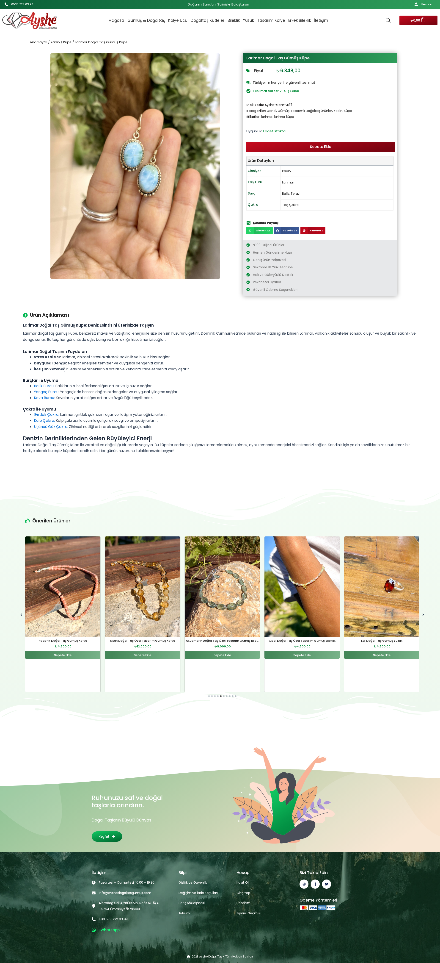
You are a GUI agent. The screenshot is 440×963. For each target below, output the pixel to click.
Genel (271, 110)
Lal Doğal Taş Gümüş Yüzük (302, 641)
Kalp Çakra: (44, 420)
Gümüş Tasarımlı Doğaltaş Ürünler (305, 110)
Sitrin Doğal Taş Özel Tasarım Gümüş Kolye (62, 641)
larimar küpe (284, 116)
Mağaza (116, 20)
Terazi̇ (295, 193)
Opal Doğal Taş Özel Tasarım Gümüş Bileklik (222, 641)
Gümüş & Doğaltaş (146, 20)
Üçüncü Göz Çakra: (51, 426)
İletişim (321, 20)
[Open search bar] (388, 20)
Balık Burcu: (44, 386)
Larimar (288, 182)
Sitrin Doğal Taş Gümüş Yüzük (382, 641)
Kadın (55, 42)
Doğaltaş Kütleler (207, 20)
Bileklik (234, 20)
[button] (259, 230)
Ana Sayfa (38, 42)
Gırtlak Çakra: (46, 414)
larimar (266, 116)
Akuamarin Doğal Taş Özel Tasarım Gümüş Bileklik (144, 641)
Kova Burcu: (44, 397)
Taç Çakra (290, 205)
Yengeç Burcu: (46, 391)
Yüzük (248, 20)
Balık (285, 193)
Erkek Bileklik (299, 20)
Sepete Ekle (320, 146)
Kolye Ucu (177, 20)
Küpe (67, 42)
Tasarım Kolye (271, 20)
